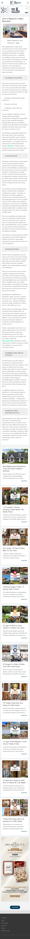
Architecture (4, 918)
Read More (24, 481)
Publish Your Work (5, 930)
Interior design (4, 923)
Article (2, 920)
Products (3, 928)
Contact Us (3, 925)
